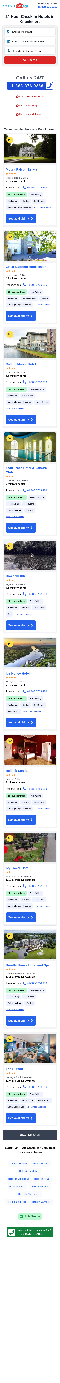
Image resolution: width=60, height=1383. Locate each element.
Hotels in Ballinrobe (16, 1201)
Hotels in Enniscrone (18, 1178)
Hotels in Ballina (40, 1163)
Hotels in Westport (39, 1186)
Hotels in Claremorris (28, 1194)
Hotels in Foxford (18, 1163)
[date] (9, 41)
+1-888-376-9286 (47, 7)
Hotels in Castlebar (28, 1171)
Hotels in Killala (41, 1178)
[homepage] (15, 5)
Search (32, 60)
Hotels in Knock (17, 1186)
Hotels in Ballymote (41, 1201)
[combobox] (33, 31)
